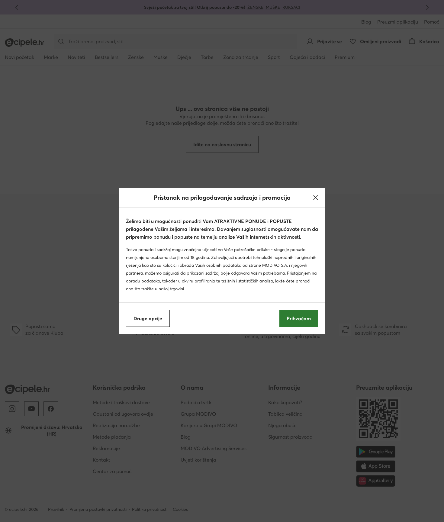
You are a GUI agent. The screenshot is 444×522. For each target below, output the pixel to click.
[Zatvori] (315, 197)
